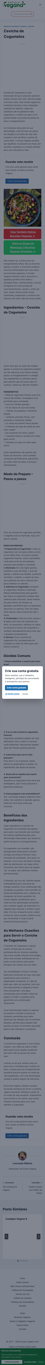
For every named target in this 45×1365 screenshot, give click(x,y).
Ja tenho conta (12, 694)
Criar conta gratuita (16, 688)
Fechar (25, 694)
